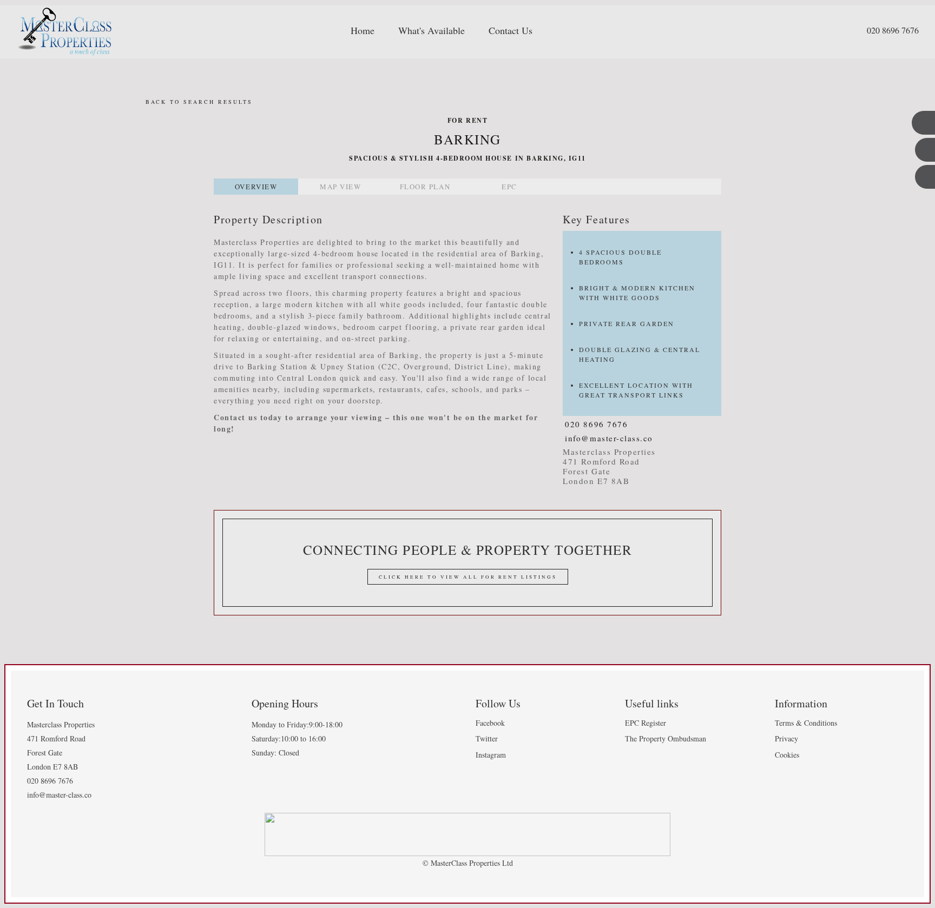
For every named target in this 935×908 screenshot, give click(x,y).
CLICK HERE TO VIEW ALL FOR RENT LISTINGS (468, 577)
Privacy (786, 738)
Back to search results (197, 101)
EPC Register (645, 723)
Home (362, 30)
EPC (509, 186)
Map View (340, 186)
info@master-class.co (609, 438)
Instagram (491, 755)
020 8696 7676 (893, 30)
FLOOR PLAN (425, 186)
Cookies (787, 755)
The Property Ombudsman (665, 738)
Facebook (490, 723)
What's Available (431, 30)
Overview (256, 186)
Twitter (487, 738)
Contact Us (510, 30)
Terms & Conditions (806, 723)
